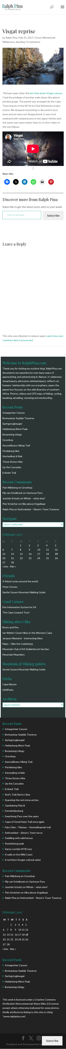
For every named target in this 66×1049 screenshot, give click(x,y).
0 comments (33, 41)
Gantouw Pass (34, 492)
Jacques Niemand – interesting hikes (22, 638)
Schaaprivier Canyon (13, 412)
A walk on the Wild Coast (19, 854)
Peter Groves (9, 586)
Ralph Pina (11, 37)
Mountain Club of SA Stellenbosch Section (25, 649)
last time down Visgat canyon (46, 93)
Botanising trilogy (12, 434)
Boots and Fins (10, 627)
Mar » (13, 566)
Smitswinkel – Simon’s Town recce (23, 832)
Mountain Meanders (13, 654)
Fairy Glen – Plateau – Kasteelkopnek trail (28, 827)
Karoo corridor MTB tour (18, 848)
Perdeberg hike (10, 450)
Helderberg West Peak (15, 428)
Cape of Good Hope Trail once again (24, 821)
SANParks (8, 689)
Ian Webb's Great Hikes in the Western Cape (27, 632)
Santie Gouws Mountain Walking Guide (23, 592)
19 (56, 553)
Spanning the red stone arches (22, 799)
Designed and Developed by (22, 1044)
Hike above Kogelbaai (33, 503)
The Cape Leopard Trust (16, 612)
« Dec (5, 566)
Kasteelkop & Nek (12, 456)
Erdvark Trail (9, 472)
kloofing (20, 41)
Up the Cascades (11, 467)
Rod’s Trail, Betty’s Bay (17, 794)
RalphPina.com (54, 368)
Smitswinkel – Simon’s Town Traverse (38, 509)
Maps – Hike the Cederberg (17, 643)
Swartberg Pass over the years (22, 816)
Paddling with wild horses (19, 838)
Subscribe (53, 215)
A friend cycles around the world (20, 581)
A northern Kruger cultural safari (23, 859)
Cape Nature (9, 684)
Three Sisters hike (12, 461)
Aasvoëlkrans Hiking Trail (16, 445)
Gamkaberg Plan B (15, 805)
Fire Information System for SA (19, 607)
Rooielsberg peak (14, 843)
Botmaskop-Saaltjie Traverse (18, 418)
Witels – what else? (34, 498)
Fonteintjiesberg (14, 810)
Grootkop (7, 439)
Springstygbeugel (12, 423)
